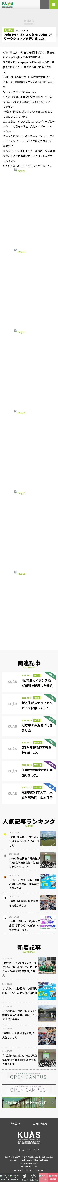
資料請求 (15, 1123)
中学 (29, 1150)
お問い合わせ (40, 1123)
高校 (36, 1150)
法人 (21, 1150)
